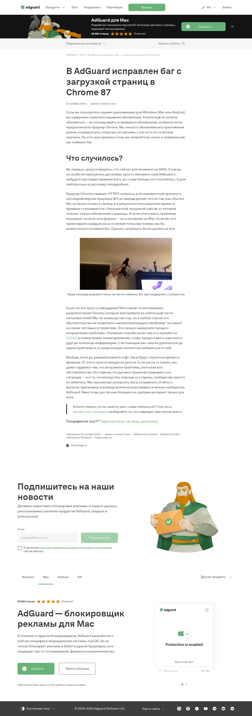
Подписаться (99, 538)
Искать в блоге (169, 43)
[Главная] (30, 7)
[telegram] (214, 708)
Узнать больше (77, 669)
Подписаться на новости (83, 43)
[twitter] (197, 708)
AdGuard (71, 55)
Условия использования (97, 547)
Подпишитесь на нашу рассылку (129, 421)
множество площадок (90, 412)
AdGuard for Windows (79, 437)
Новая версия (103, 437)
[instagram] (179, 708)
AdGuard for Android (145, 434)
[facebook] (188, 708)
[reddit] (223, 708)
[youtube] (205, 708)
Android (63, 577)
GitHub (71, 338)
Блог (82, 55)
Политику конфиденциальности (59, 547)
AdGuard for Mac (170, 434)
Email (21, 529)
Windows (28, 577)
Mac (46, 577)
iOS (79, 577)
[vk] (232, 708)
